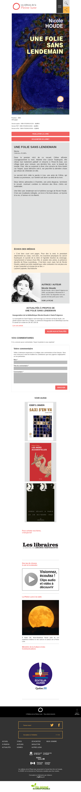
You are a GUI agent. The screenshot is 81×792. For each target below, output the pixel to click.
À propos (5, 744)
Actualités (6, 747)
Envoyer (61, 387)
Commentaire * (18, 372)
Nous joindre (51, 741)
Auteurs (20, 744)
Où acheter (36, 741)
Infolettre (36, 744)
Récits (16, 151)
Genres (20, 747)
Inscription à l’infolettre (30, 735)
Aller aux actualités (56, 331)
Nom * (16, 359)
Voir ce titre (41, 437)
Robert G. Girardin (40, 410)
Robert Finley (40, 451)
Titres (19, 741)
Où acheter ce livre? (40, 139)
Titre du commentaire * (21, 365)
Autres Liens (37, 747)
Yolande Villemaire (40, 494)
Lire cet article (18, 325)
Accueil (5, 741)
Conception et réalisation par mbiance (40, 775)
